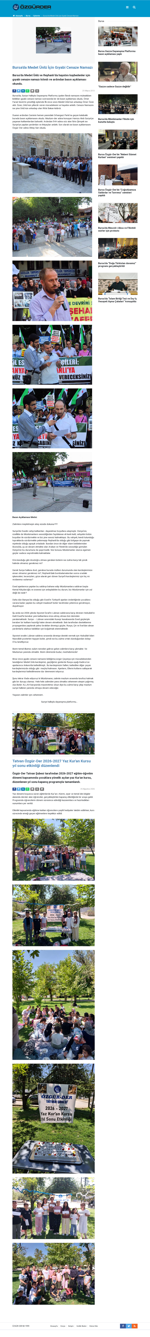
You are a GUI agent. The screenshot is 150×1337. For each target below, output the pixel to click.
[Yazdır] (37, 90)
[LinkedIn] (23, 90)
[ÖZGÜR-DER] (32, 7)
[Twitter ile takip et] (129, 1326)
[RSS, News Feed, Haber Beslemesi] (135, 1326)
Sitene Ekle (93, 1326)
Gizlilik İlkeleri (81, 1326)
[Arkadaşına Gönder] (32, 90)
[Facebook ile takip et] (123, 1326)
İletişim (71, 1326)
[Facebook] (14, 90)
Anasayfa (54, 1326)
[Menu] (127, 7)
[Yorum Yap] (42, 789)
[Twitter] (19, 90)
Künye (63, 1326)
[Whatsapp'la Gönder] (27, 90)
